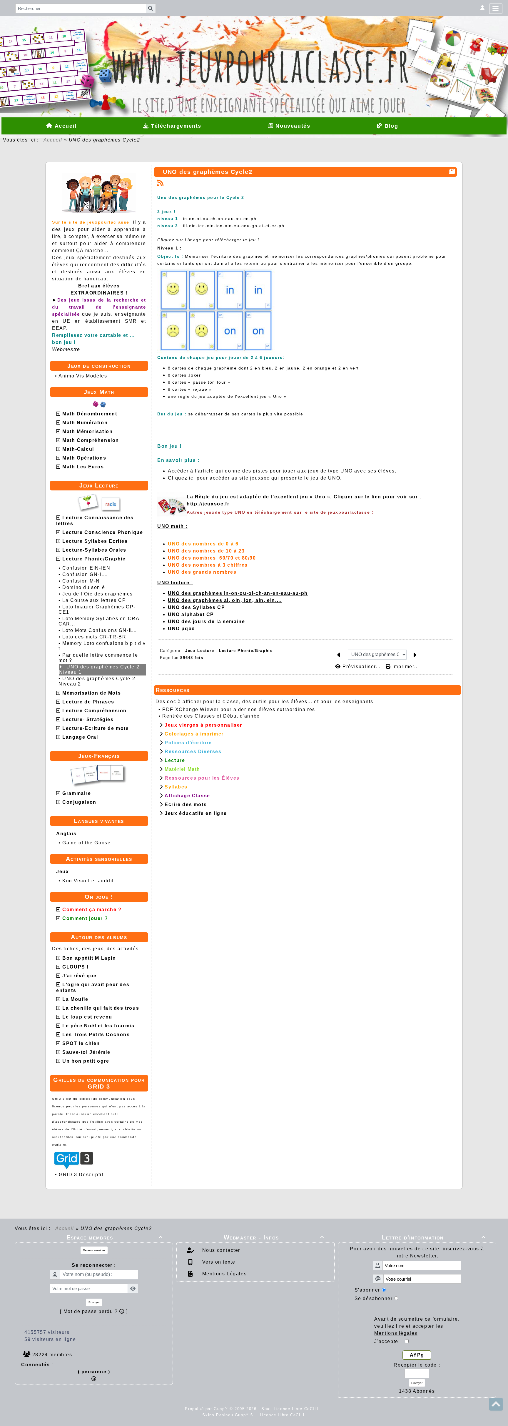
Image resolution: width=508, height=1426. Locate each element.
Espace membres (114, 1237)
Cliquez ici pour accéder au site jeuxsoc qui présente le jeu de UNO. (255, 477)
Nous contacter (220, 1250)
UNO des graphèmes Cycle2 (207, 172)
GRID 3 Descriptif (81, 1174)
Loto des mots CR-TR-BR (94, 636)
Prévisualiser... (361, 666)
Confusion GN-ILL (85, 574)
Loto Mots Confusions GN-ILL (99, 630)
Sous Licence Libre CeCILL (291, 1409)
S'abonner (367, 1289)
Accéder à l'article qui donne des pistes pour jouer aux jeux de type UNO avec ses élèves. (282, 470)
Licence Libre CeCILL (282, 1415)
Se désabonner (374, 1298)
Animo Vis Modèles (83, 375)
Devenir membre (94, 1250)
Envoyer (94, 1302)
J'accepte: (389, 1341)
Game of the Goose (86, 842)
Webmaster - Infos (274, 1237)
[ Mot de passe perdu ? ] (94, 1311)
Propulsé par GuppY (207, 1409)
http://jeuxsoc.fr (208, 503)
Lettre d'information (434, 1237)
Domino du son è (83, 587)
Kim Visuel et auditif (88, 880)
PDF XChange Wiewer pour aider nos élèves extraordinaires (238, 709)
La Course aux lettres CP (94, 600)
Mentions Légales (223, 1273)
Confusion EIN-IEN (86, 567)
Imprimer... (405, 666)
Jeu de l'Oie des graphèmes (97, 593)
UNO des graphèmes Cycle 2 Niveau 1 (99, 669)
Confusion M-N (81, 580)
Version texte (217, 1261)
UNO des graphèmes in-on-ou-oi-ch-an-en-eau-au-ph (238, 593)
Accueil (53, 139)
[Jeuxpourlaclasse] (254, 47)
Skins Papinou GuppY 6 (229, 1415)
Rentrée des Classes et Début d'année (211, 715)
